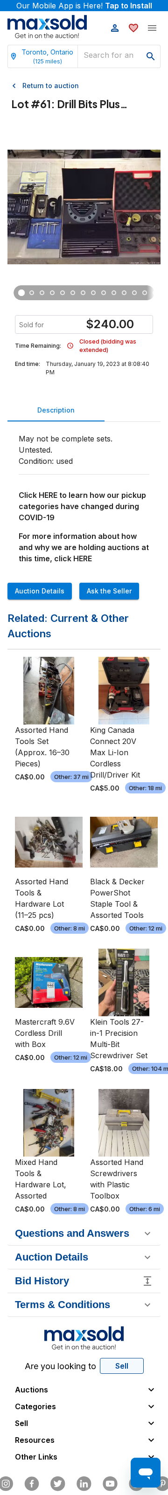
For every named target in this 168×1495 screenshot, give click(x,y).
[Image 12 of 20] (134, 292)
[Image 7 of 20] (83, 292)
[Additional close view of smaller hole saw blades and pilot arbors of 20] (52, 292)
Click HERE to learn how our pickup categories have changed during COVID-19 (82, 506)
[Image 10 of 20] (114, 292)
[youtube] (110, 1484)
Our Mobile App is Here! (84, 5)
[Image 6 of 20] (72, 292)
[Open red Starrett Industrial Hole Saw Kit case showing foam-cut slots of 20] (31, 292)
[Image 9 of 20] (103, 292)
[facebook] (32, 1484)
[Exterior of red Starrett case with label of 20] (62, 292)
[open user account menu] (114, 28)
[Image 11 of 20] (124, 292)
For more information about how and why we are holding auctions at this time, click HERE (84, 547)
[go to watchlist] (133, 28)
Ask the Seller (109, 591)
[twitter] (58, 1484)
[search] (150, 56)
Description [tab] (56, 410)
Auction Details (39, 591)
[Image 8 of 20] (93, 292)
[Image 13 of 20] (144, 292)
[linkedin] (84, 1484)
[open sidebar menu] (152, 28)
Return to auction (50, 86)
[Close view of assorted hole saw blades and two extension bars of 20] (42, 292)
